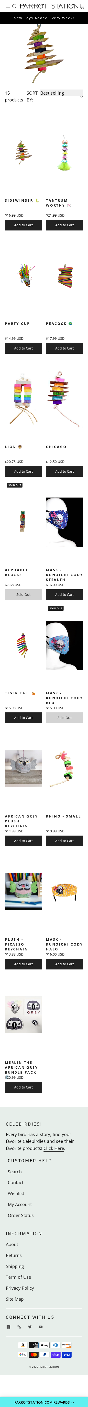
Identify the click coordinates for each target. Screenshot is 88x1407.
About (12, 1244)
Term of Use (18, 1277)
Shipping (15, 1266)
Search (15, 1172)
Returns (14, 1255)
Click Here (54, 1148)
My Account (20, 1204)
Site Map (15, 1299)
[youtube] (40, 1326)
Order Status (21, 1215)
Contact (15, 1182)
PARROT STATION (49, 1366)
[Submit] (15, 6)
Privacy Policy (20, 1288)
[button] (44, 1402)
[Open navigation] (11, 6)
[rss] (19, 1326)
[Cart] (81, 6)
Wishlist (16, 1193)
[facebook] (8, 1326)
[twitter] (29, 1326)
